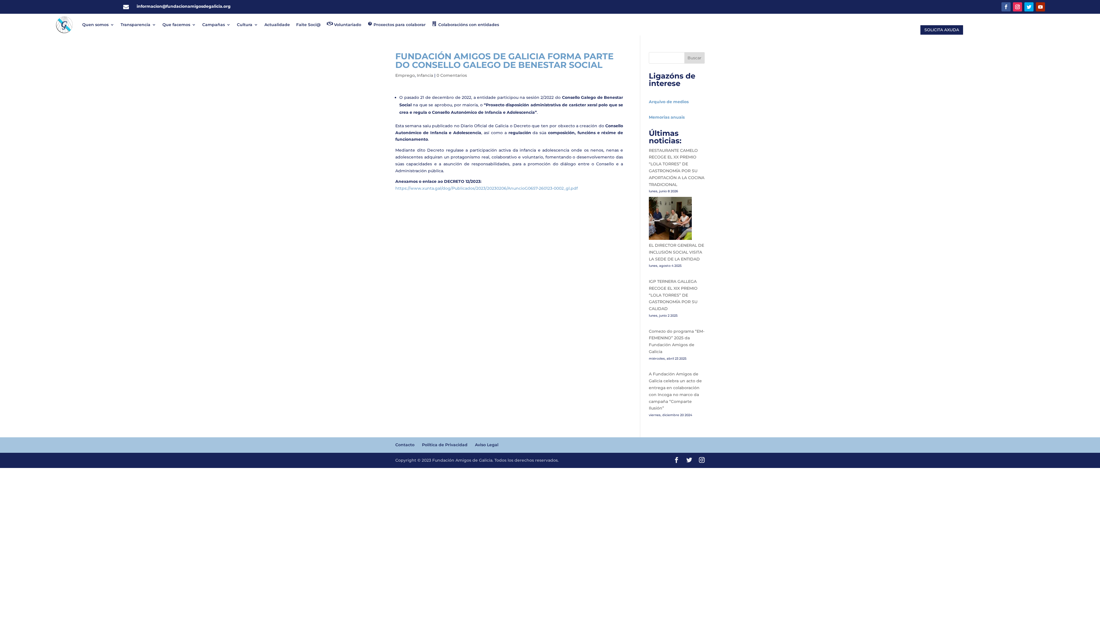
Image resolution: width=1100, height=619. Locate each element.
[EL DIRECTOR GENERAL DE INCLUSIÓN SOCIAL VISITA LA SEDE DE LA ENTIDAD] (670, 219)
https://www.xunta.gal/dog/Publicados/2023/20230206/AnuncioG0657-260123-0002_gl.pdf (486, 188)
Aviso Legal (486, 444)
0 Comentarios (452, 75)
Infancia (425, 75)
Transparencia (135, 24)
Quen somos (95, 24)
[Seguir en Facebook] (1006, 6)
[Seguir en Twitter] (1029, 6)
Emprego (405, 75)
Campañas (213, 24)
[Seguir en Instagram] (1017, 6)
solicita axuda (941, 29)
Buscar (695, 57)
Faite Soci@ (308, 24)
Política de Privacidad (444, 444)
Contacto (405, 444)
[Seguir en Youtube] (1040, 6)
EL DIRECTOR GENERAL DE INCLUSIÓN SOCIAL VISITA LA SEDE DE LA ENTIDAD (676, 252)
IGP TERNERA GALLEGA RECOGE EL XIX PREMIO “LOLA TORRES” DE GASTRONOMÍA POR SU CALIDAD (673, 295)
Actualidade (277, 24)
